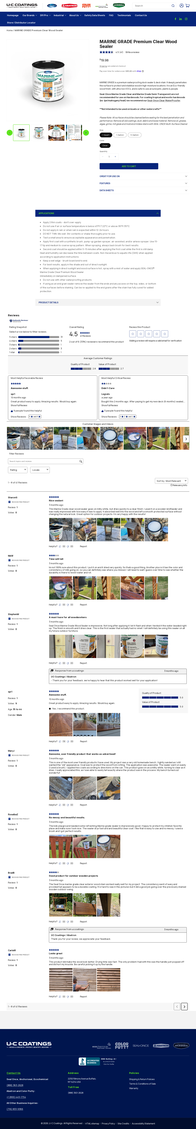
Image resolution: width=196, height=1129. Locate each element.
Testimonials (124, 15)
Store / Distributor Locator (21, 22)
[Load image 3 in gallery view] (56, 133)
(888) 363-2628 (15, 1085)
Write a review (132, 52)
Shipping (103, 66)
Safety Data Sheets (94, 15)
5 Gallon (135, 135)
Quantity (103, 151)
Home (10, 30)
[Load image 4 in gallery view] (74, 133)
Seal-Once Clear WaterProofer (163, 100)
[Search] (173, 6)
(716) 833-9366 (15, 1109)
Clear (105, 145)
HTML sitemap (92, 1123)
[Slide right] (86, 133)
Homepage (13, 15)
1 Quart (105, 135)
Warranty (133, 1088)
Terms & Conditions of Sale (142, 1083)
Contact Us (141, 15)
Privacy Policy (108, 1123)
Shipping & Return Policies (142, 1079)
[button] (29, 15)
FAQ (111, 15)
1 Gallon (120, 135)
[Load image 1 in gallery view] (21, 133)
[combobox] (154, 6)
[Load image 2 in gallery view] (39, 133)
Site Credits (123, 1123)
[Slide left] (10, 133)
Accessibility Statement (143, 1123)
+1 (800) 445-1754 (16, 1097)
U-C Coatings (56, 1123)
